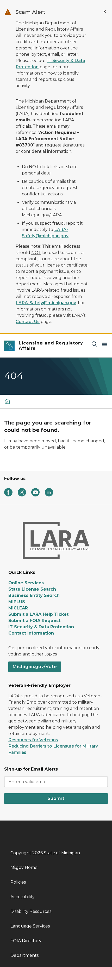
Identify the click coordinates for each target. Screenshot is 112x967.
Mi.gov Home (24, 867)
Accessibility (22, 896)
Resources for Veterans (33, 739)
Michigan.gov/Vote (35, 666)
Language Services (30, 926)
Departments (24, 955)
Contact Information (31, 633)
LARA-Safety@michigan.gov (46, 302)
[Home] (7, 401)
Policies (18, 882)
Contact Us (28, 321)
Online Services (26, 582)
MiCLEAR (18, 608)
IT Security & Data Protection (41, 626)
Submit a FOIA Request (34, 620)
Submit (56, 798)
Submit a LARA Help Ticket (38, 614)
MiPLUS (16, 601)
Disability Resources (30, 911)
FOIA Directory (25, 940)
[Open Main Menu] (105, 344)
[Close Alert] (104, 11)
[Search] (94, 344)
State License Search (32, 589)
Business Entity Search (34, 595)
